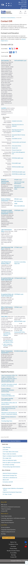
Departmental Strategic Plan (10, 475)
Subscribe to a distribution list (10, 477)
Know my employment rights (10, 460)
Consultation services (17, 138)
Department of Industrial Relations (8, 17)
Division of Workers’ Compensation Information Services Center (7, 390)
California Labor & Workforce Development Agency (13, 489)
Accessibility (13, 553)
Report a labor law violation (9, 454)
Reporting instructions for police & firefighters (18, 130)
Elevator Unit (15, 148)
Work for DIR (6, 479)
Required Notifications (7, 520)
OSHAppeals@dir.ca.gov (20, 278)
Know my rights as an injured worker (11, 462)
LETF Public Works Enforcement (10, 451)
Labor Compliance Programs (7, 344)
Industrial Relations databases (10, 473)
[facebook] (10, 49)
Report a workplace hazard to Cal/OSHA (12, 456)
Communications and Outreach (19, 142)
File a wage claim (7, 458)
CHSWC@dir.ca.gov (19, 210)
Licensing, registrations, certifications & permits (13, 518)
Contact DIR (4, 511)
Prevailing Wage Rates (6, 421)
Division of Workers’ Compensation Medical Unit (8, 395)
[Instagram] (14, 49)
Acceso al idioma (5, 527)
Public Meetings (6, 447)
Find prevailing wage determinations (11, 467)
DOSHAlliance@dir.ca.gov (17, 158)
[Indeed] (16, 52)
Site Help (13, 555)
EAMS (15, 203)
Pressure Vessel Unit (16, 150)
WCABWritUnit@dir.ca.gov (20, 351)
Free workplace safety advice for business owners (9, 403)
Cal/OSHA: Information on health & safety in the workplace (9, 385)
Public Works (4, 316)
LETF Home (5, 449)
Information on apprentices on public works (19, 187)
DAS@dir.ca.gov (18, 179)
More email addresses (19, 206)
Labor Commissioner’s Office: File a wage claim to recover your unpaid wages (9, 408)
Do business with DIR (8, 482)
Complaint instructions (17, 121)
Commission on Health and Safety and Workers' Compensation (7, 212)
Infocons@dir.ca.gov (16, 163)
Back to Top (13, 542)
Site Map (3, 534)
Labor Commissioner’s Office (19, 331)
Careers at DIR (23, 2)
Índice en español (22, 4)
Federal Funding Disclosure (8, 531)
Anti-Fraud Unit (5, 60)
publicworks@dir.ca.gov (20, 321)
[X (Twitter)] (12, 49)
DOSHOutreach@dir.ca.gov (18, 166)
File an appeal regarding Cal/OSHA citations (7, 399)
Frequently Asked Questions (8, 529)
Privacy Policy (13, 548)
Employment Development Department (12, 492)
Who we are (4, 504)
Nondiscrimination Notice (13, 550)
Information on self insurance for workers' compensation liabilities (9, 413)
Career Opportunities (6, 516)
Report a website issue (8, 537)
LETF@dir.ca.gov (18, 247)
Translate (24, 8)
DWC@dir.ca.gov (18, 199)
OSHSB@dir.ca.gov (18, 294)
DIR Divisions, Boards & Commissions (10, 507)
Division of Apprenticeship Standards (5, 181)
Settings (25, 6)
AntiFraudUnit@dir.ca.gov (20, 60)
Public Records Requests (7, 522)
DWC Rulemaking (18, 201)
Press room (23, 1)
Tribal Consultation (6, 509)
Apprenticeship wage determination (19, 182)
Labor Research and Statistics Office (8, 341)
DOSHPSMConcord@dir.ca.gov (19, 174)
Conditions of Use (13, 544)
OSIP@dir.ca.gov (18, 307)
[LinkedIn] (14, 52)
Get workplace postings (8, 464)
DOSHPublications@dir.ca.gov (18, 172)
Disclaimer (13, 546)
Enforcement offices (16, 145)
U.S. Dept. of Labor (7, 494)
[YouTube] (17, 49)
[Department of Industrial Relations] (10, 52)
